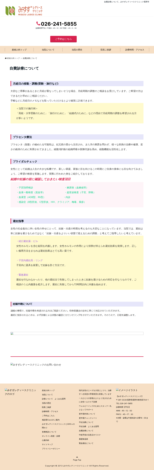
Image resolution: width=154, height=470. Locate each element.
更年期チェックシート (88, 418)
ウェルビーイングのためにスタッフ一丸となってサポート (95, 408)
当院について (48, 49)
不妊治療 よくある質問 (89, 426)
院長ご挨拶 (106, 49)
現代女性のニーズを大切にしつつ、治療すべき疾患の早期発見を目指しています (95, 392)
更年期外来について (87, 414)
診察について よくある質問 (53, 399)
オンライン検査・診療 (51, 436)
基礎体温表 (83, 439)
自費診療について (86, 430)
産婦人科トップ (19, 49)
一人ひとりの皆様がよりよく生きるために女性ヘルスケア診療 (95, 400)
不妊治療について (86, 422)
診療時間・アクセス (134, 49)
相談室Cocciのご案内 (51, 420)
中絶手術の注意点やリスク (90, 435)
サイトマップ (47, 444)
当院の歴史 (77, 49)
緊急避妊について (86, 443)
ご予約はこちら (63, 38)
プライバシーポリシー (51, 448)
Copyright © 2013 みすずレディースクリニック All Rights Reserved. (77, 466)
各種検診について (49, 432)
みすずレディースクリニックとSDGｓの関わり (58, 426)
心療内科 (45, 440)
